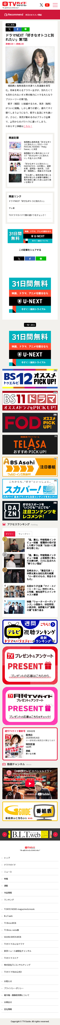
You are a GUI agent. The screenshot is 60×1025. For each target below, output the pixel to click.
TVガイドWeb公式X (13, 971)
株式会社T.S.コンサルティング (17, 964)
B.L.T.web (8, 915)
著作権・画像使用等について (16, 995)
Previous (4, 834)
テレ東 (12, 207)
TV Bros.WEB (10, 922)
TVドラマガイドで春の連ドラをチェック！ (27, 215)
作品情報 (8, 892)
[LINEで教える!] (26, 29)
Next (55, 834)
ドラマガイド (10, 864)
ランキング (9, 899)
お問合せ (8, 1002)
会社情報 (8, 1009)
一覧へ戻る (30, 324)
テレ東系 (11, 24)
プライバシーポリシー (14, 988)
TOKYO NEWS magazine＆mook (19, 909)
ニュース (8, 871)
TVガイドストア (11, 957)
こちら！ (27, 126)
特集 (6, 878)
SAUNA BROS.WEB (12, 936)
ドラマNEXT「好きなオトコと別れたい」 (27, 200)
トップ (7, 857)
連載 (6, 885)
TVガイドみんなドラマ (14, 943)
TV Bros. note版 (11, 929)
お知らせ (8, 981)
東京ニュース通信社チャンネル (17, 950)
